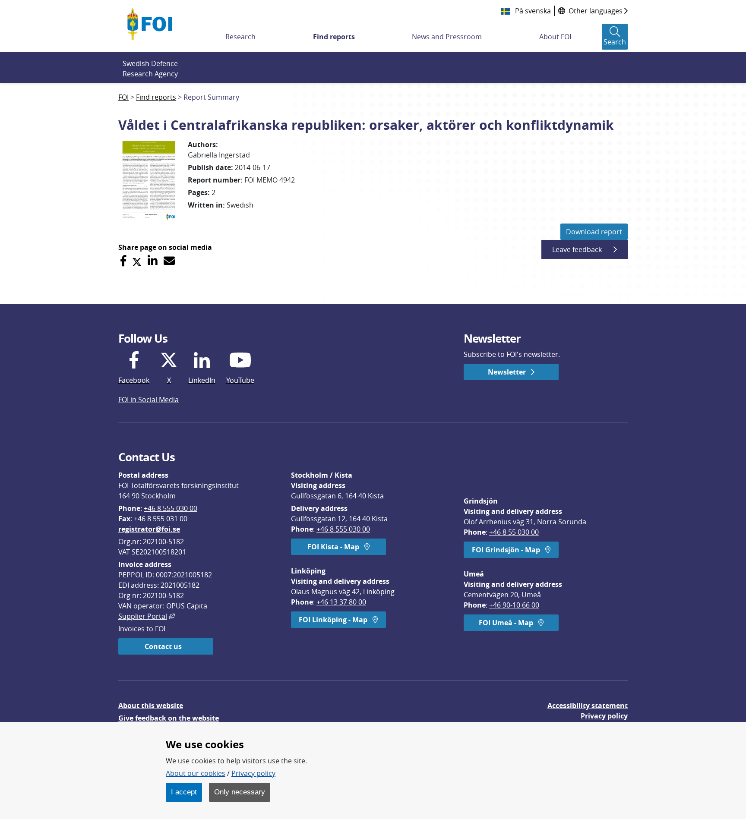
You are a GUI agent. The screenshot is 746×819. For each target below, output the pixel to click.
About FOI (555, 36)
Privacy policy (604, 716)
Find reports (334, 36)
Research (240, 36)
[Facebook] (123, 260)
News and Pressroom (447, 36)
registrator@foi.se (149, 529)
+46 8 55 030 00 (514, 532)
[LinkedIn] (153, 260)
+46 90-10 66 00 (514, 605)
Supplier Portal (146, 616)
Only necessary (239, 792)
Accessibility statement (587, 705)
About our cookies (195, 773)
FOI (123, 97)
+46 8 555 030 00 (170, 508)
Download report (594, 231)
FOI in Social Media (148, 399)
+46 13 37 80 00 (341, 602)
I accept (184, 792)
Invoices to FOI (141, 628)
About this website (150, 705)
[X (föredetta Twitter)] (137, 260)
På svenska (532, 11)
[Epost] (169, 260)
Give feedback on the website (168, 718)
